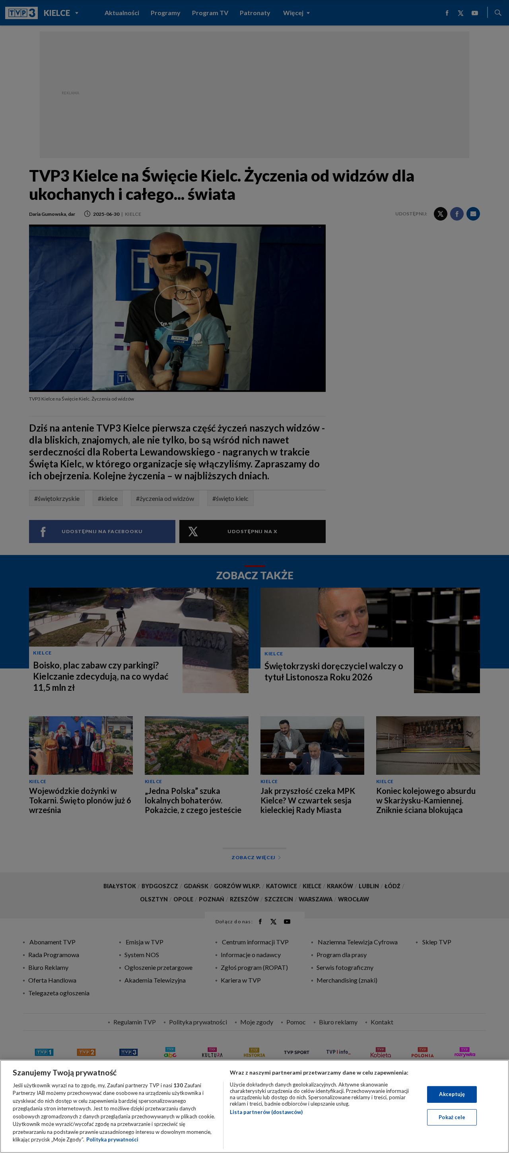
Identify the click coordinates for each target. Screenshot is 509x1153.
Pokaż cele (452, 1117)
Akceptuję (452, 1094)
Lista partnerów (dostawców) (266, 1112)
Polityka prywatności (112, 1139)
